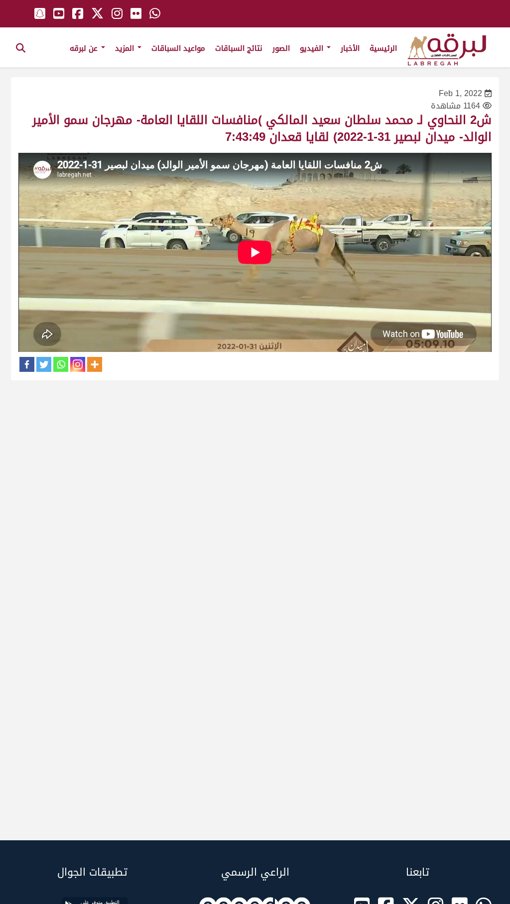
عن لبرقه (85, 48)
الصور (281, 48)
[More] (94, 364)
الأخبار (350, 48)
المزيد (125, 48)
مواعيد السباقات (178, 48)
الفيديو (313, 48)
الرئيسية (383, 48)
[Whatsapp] (60, 364)
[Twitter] (43, 364)
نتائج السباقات (238, 48)
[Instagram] (77, 364)
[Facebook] (26, 364)
